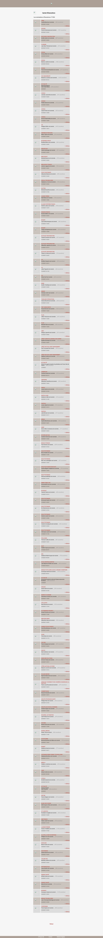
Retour (51, 924)
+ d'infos (67, 26)
